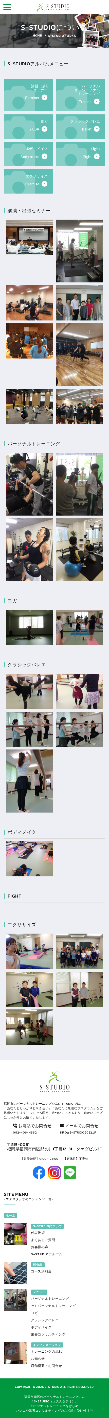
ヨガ (34, 1312)
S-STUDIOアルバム (62, 35)
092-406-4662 (25, 1132)
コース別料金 (41, 1271)
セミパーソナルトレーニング (53, 1305)
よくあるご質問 (43, 1239)
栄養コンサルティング (48, 1334)
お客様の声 (39, 1247)
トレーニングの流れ (46, 1351)
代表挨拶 (38, 1232)
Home (37, 35)
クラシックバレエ (45, 1320)
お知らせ (38, 1358)
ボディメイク (41, 1327)
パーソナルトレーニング (50, 1298)
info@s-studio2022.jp (78, 1132)
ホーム (10, 1215)
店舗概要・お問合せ (46, 1365)
